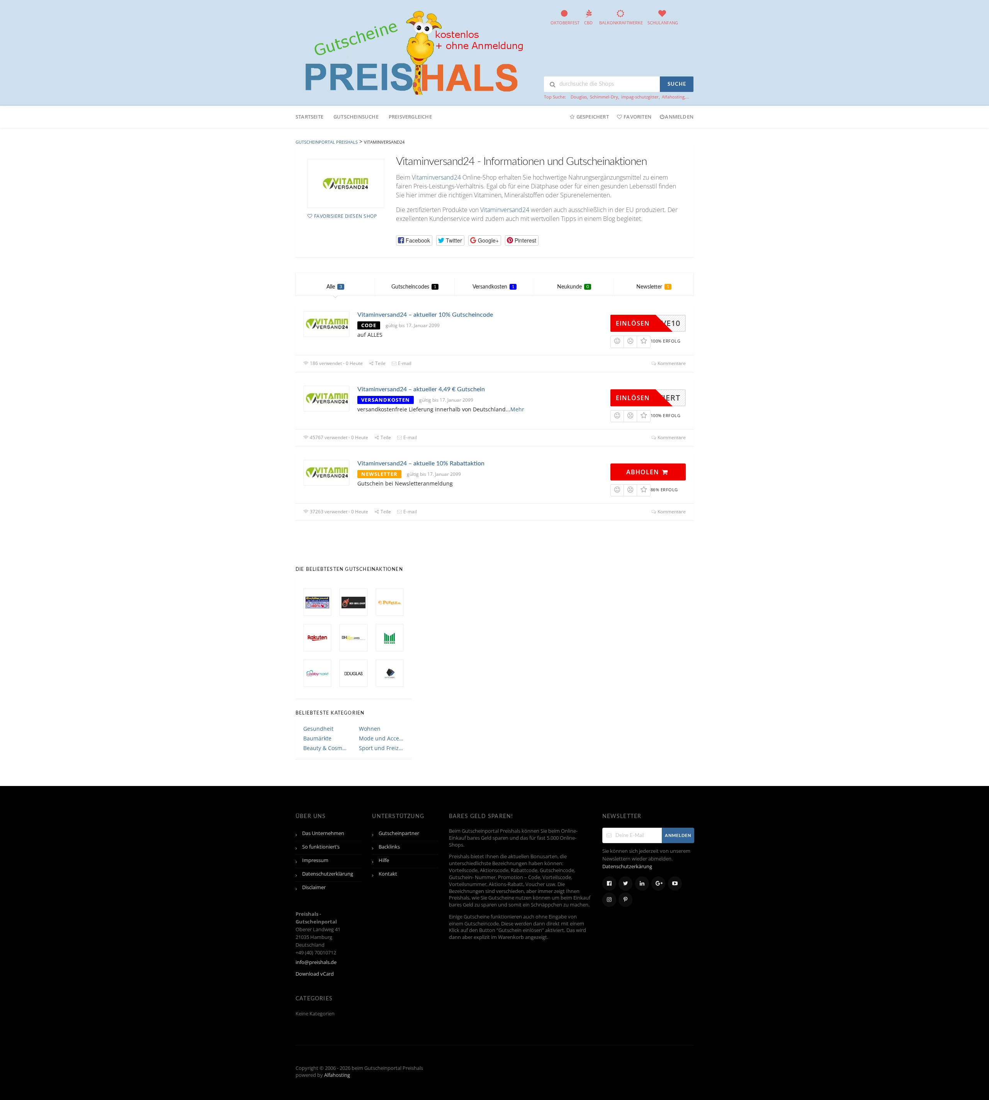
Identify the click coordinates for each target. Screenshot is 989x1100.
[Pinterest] (625, 900)
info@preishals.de (316, 962)
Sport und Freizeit (381, 748)
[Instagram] (609, 900)
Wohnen (370, 728)
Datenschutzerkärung (627, 866)
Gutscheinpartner (399, 833)
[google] (658, 883)
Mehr (517, 409)
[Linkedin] (642, 883)
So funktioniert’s (321, 847)
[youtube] (675, 883)
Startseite (309, 116)
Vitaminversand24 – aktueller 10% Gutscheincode (425, 315)
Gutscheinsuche (356, 116)
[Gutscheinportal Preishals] (411, 51)
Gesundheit (318, 728)
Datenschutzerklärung (327, 874)
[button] (414, 240)
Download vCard (315, 974)
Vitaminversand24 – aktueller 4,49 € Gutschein (421, 389)
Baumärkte (317, 738)
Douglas (579, 97)
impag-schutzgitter (640, 97)
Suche (677, 84)
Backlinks (389, 847)
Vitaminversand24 (436, 177)
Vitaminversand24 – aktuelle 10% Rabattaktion (420, 463)
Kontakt (388, 874)
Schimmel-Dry (604, 97)
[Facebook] (609, 883)
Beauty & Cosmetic (325, 748)
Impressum (315, 860)
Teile (380, 363)
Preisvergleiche (410, 116)
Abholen (643, 472)
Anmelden (679, 116)
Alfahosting (673, 97)
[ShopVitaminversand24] (345, 183)
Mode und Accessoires (381, 738)
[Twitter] (625, 883)
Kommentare (671, 363)
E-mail (404, 363)
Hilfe (384, 860)
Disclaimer (314, 887)
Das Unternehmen (323, 833)
